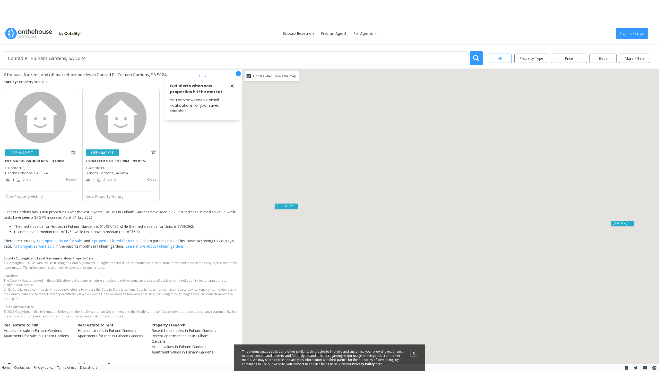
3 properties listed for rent (113, 240)
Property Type (531, 58)
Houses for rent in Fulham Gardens (107, 330)
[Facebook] (627, 368)
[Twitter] (636, 368)
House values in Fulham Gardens (179, 346)
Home (6, 367)
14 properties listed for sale (59, 240)
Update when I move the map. (275, 76)
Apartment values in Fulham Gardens (182, 352)
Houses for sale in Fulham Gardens (33, 330)
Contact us (22, 367)
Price (569, 58)
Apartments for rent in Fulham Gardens (110, 335)
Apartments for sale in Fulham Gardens (36, 335)
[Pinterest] (654, 368)
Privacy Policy (363, 364)
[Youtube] (645, 368)
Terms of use (66, 367)
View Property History (24, 196)
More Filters (635, 58)
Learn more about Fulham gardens (155, 246)
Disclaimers (89, 367)
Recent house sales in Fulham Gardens (184, 330)
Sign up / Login (632, 33)
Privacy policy (43, 367)
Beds (603, 58)
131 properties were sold (34, 246)
